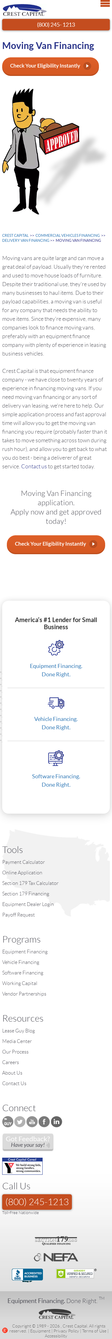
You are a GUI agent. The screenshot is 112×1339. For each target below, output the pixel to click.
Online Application (22, 872)
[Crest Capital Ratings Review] (28, 1142)
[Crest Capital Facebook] (44, 1121)
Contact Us (14, 1083)
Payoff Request (18, 914)
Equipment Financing (25, 951)
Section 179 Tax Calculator (30, 883)
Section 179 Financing (25, 893)
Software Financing (22, 972)
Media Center (17, 1041)
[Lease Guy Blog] (7, 1121)
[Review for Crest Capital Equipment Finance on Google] (5, 1330)
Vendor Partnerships (24, 994)
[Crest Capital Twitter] (20, 1121)
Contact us (34, 466)
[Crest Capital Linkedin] (56, 1121)
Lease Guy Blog (18, 1030)
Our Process (15, 1051)
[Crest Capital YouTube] (32, 1121)
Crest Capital (15, 235)
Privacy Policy (66, 1330)
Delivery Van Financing (25, 240)
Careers (10, 1062)
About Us (12, 1073)
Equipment (40, 1330)
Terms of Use (94, 1330)
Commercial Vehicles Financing (67, 235)
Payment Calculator (23, 862)
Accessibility (56, 1335)
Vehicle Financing (20, 962)
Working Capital (19, 983)
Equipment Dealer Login (28, 904)
